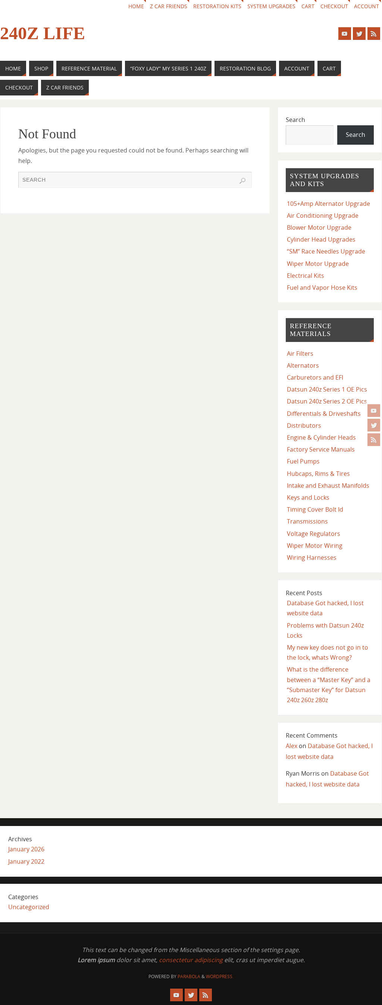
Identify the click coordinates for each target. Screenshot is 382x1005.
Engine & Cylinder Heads (321, 437)
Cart (307, 6)
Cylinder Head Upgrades (321, 239)
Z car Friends (168, 6)
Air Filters (300, 353)
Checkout (334, 6)
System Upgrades (271, 6)
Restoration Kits (217, 6)
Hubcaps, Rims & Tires (318, 473)
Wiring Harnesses (311, 557)
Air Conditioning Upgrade (322, 215)
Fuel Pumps (303, 461)
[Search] (242, 181)
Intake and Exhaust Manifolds (328, 485)
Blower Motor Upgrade (319, 227)
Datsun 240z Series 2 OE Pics (327, 401)
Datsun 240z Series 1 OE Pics (327, 389)
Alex (291, 746)
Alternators (303, 365)
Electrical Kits (305, 275)
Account (366, 6)
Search (295, 120)
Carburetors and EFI (315, 377)
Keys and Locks (308, 497)
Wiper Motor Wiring (314, 545)
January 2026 (26, 849)
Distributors (304, 425)
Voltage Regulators (313, 534)
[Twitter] (373, 425)
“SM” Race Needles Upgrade (326, 251)
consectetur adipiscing (191, 960)
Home (136, 6)
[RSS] (373, 439)
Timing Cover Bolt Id (315, 509)
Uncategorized (28, 907)
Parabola (189, 976)
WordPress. (220, 976)
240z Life (42, 33)
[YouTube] (373, 410)
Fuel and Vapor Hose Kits (322, 287)
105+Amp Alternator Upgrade (328, 204)
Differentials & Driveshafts (324, 413)
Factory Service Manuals (321, 449)
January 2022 (26, 861)
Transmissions (307, 521)
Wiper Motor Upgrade (318, 264)
